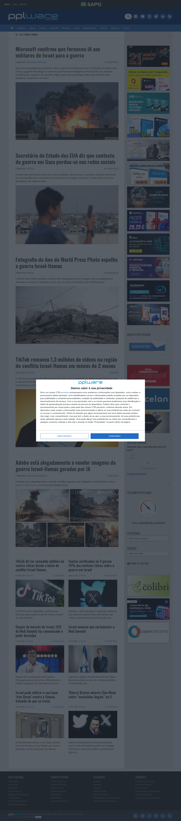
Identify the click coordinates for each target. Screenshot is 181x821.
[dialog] (90, 410)
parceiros (65, 392)
